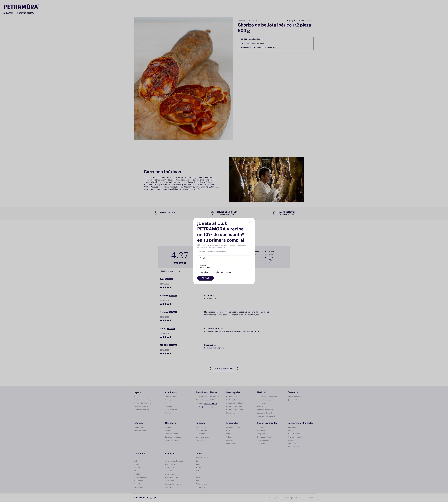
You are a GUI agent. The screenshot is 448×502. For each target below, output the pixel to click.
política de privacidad (223, 272)
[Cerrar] (250, 222)
